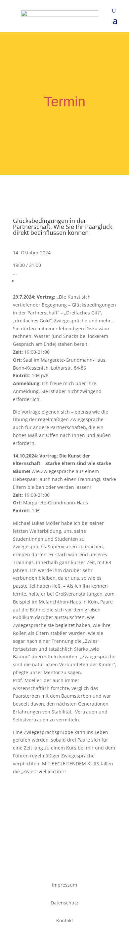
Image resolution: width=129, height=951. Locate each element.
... (15, 273)
